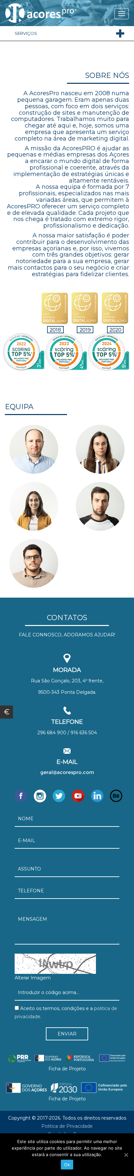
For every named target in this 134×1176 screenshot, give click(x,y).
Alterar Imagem (33, 978)
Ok (67, 1164)
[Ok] (126, 1155)
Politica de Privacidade (67, 1126)
